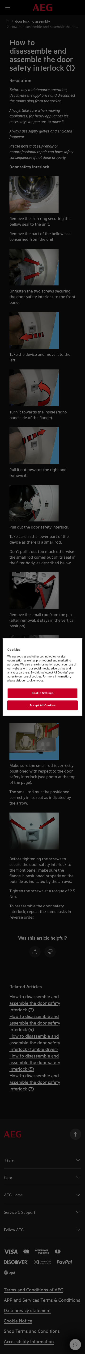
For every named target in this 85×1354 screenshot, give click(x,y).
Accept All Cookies (42, 705)
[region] (42, 677)
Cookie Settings (43, 693)
